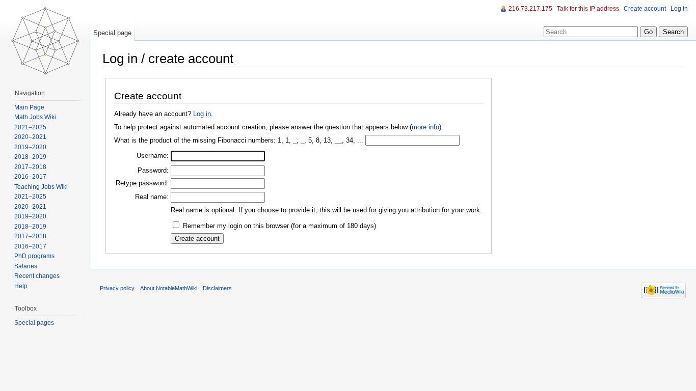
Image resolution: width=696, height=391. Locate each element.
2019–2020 (30, 147)
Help (21, 286)
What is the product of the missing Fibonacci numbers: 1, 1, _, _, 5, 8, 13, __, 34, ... (238, 140)
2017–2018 (30, 167)
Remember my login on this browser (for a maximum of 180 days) (279, 226)
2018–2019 (30, 156)
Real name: (152, 197)
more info (425, 127)
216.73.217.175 (530, 8)
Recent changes (37, 276)
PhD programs (34, 256)
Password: (153, 170)
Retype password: (142, 183)
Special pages (34, 322)
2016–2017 (30, 176)
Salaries (25, 266)
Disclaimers (217, 288)
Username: (153, 155)
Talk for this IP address (588, 8)
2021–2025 (30, 127)
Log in (202, 114)
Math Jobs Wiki (35, 117)
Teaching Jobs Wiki (41, 186)
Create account (645, 8)
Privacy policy (117, 288)
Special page (112, 33)
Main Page (29, 107)
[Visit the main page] (45, 40)
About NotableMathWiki (168, 288)
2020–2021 (30, 137)
